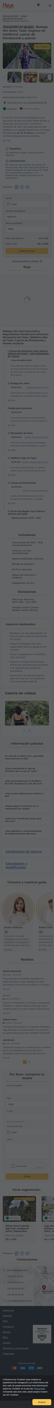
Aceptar (42, 1402)
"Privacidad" (39, 1388)
